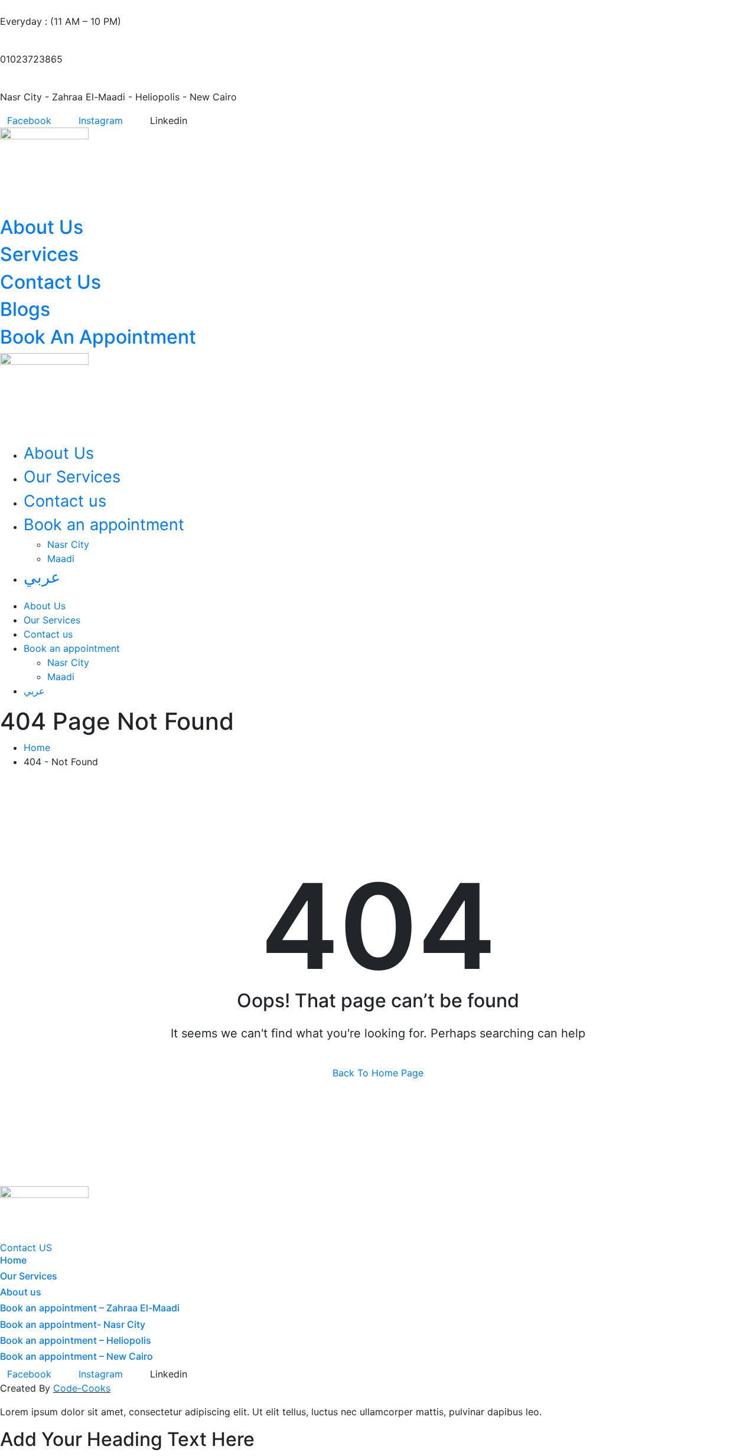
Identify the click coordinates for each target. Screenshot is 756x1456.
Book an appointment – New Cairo (76, 1356)
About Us (41, 227)
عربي (42, 577)
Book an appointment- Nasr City (72, 1324)
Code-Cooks (81, 1388)
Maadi (60, 558)
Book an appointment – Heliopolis (75, 1340)
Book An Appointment (98, 336)
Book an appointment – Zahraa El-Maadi (90, 1308)
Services (39, 254)
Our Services (72, 477)
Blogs (25, 309)
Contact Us (50, 281)
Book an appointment (104, 524)
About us (20, 1292)
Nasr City (68, 544)
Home (40, 747)
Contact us (65, 501)
